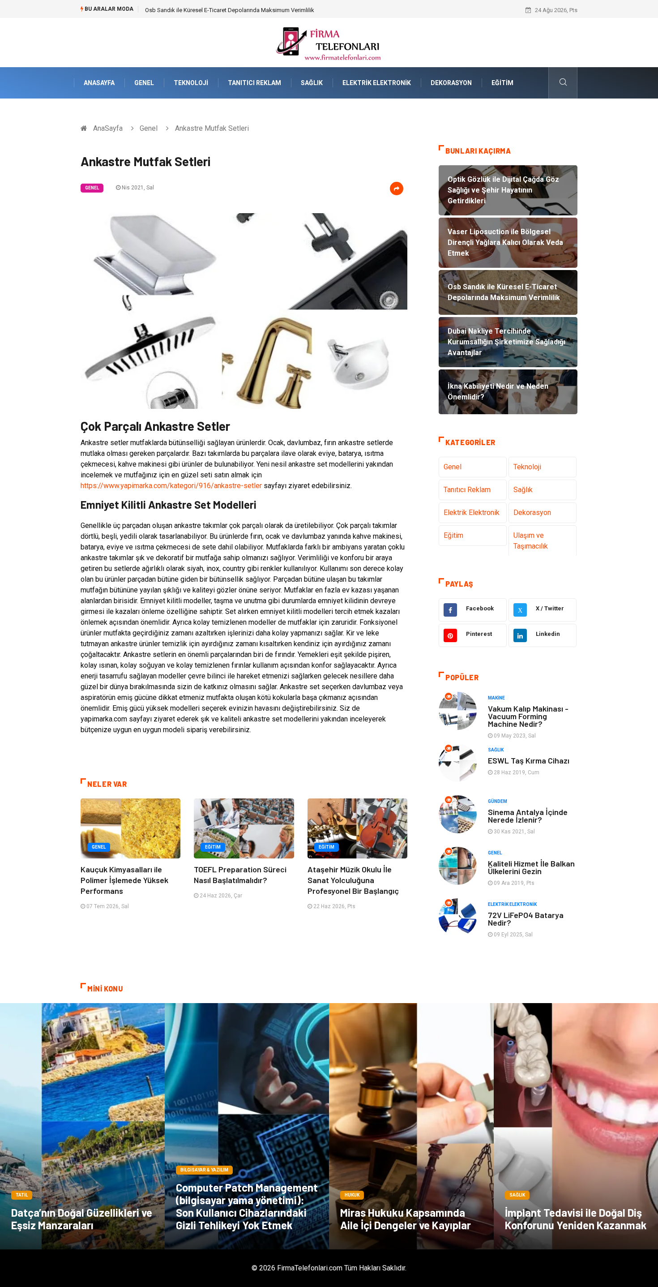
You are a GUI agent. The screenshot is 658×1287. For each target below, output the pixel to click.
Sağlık (312, 82)
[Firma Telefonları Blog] (329, 42)
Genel (144, 82)
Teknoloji (191, 82)
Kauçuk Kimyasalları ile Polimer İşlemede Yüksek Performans (124, 880)
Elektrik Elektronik (376, 82)
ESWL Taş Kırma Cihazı (528, 760)
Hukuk (352, 1195)
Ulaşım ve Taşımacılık (530, 540)
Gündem (497, 801)
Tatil (22, 1195)
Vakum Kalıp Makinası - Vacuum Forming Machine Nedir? (528, 716)
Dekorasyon (451, 82)
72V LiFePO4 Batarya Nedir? (526, 918)
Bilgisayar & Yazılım (204, 1169)
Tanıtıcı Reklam (254, 82)
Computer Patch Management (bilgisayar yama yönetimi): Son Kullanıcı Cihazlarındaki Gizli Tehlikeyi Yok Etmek (247, 1206)
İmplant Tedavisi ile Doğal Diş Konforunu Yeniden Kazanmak (576, 1218)
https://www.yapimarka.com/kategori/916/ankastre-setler (171, 485)
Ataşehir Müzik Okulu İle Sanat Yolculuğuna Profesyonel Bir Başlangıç (353, 880)
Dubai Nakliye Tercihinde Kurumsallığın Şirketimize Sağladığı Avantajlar (235, 10)
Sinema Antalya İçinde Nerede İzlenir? (528, 815)
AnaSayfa (99, 82)
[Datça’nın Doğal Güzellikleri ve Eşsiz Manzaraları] (82, 1126)
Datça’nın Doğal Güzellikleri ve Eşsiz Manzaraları (81, 1218)
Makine (496, 697)
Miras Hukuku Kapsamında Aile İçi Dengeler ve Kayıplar (405, 1218)
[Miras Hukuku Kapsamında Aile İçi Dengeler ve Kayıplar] (411, 1126)
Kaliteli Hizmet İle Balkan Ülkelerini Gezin (531, 867)
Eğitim (502, 82)
